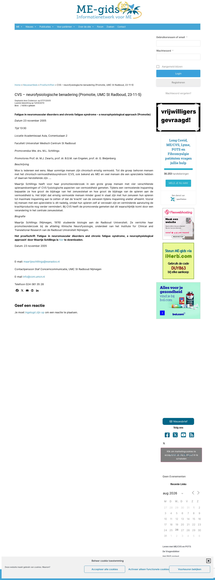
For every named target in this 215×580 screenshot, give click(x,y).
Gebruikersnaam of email (171, 37)
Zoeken (110, 26)
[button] (208, 560)
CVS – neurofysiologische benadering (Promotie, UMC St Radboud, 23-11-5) (78, 94)
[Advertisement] (84, 55)
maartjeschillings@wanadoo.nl (42, 261)
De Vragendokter (171, 551)
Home (18, 85)
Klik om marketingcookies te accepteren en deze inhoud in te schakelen (181, 455)
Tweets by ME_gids (181, 455)
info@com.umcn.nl (34, 276)
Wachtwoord (164, 50)
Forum (100, 26)
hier (61, 239)
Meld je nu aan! (178, 183)
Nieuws (29, 26)
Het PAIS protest (171, 556)
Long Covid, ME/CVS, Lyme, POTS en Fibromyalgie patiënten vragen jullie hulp (178, 151)
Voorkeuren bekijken (189, 569)
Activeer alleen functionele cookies (148, 569)
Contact (121, 26)
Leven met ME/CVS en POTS (177, 546)
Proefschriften (47, 85)
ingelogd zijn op (34, 312)
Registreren (178, 82)
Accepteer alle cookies (105, 569)
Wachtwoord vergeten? (178, 93)
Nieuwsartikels (30, 85)
